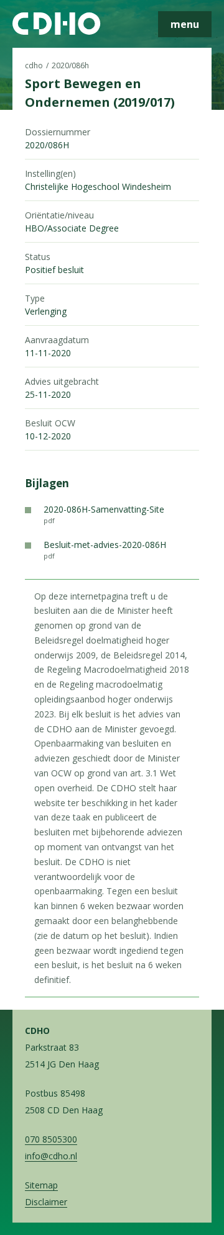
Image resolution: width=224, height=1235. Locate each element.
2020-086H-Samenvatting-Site (104, 514)
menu (184, 24)
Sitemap (41, 1185)
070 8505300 (51, 1139)
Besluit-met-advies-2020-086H (105, 549)
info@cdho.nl (51, 1156)
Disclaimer (46, 1202)
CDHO (34, 65)
